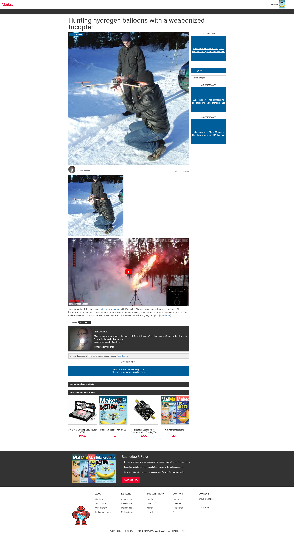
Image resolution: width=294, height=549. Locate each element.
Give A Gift (151, 503)
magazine (128, 499)
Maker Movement (103, 512)
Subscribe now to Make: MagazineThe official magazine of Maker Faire (128, 371)
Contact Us (178, 499)
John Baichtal (101, 331)
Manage (150, 507)
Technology (76, 34)
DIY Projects (84, 322)
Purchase (151, 499)
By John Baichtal (83, 170)
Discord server (122, 356)
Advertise (177, 503)
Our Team (99, 499)
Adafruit (166, 315)
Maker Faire (126, 503)
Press (175, 512)
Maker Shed (126, 507)
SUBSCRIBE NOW (131, 480)
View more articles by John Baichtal (108, 342)
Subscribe (274, 4)
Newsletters (152, 512)
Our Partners (101, 507)
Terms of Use (130, 530)
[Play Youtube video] (128, 272)
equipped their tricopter (109, 309)
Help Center (178, 507)
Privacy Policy (115, 530)
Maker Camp (127, 512)
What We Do (100, 503)
